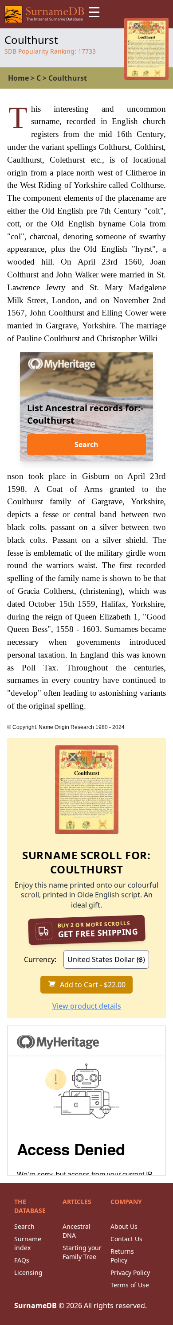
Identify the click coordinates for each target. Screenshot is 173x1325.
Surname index (27, 1243)
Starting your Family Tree (82, 1252)
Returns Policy (122, 1255)
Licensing (28, 1272)
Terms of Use (129, 1285)
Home (18, 78)
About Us (124, 1226)
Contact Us (126, 1239)
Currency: (40, 959)
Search (86, 444)
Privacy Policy (130, 1272)
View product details (86, 1006)
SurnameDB (35, 1305)
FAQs (21, 1260)
